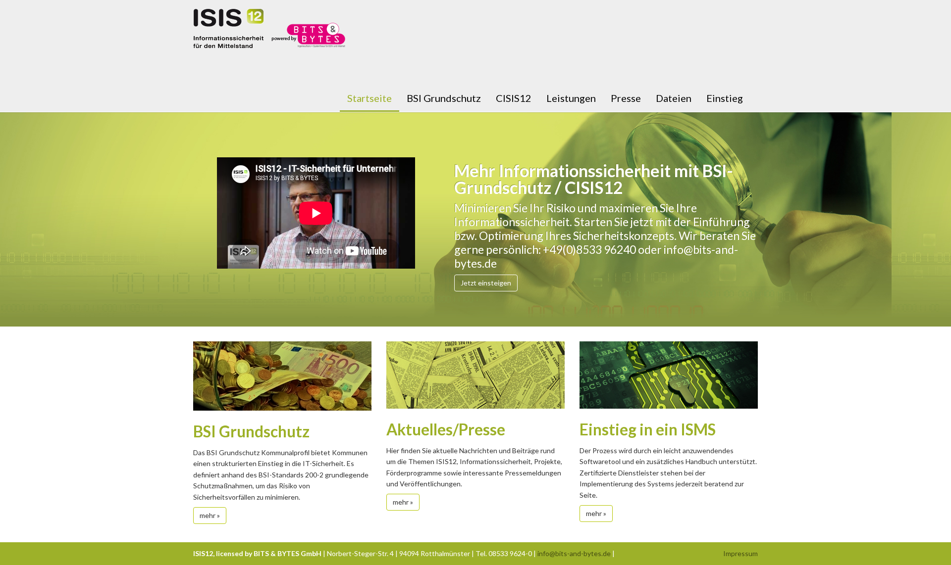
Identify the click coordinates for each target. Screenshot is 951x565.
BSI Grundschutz (444, 98)
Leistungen (571, 98)
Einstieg (724, 98)
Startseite (369, 98)
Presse (626, 98)
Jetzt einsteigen (486, 283)
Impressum (740, 553)
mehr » (210, 515)
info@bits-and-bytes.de (574, 553)
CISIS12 (513, 98)
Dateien (673, 98)
